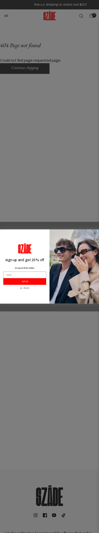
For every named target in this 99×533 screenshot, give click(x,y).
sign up (25, 281)
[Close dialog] (95, 233)
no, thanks (25, 288)
